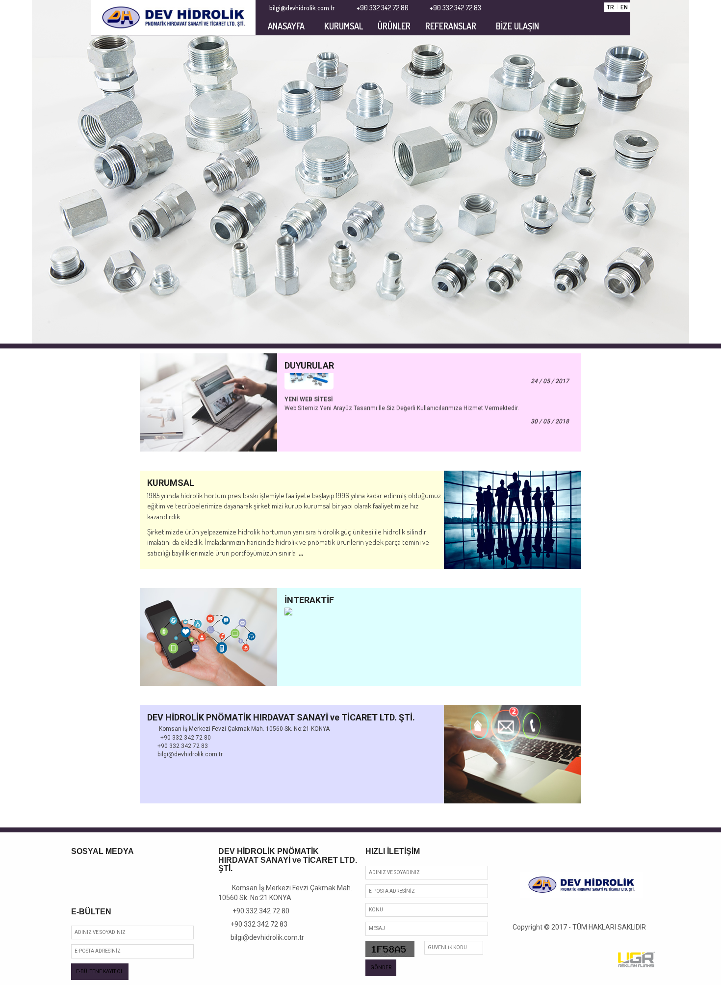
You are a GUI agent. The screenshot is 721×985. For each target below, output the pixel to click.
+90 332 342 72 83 (255, 924)
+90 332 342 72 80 (256, 911)
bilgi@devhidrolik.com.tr (264, 937)
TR (610, 7)
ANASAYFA (286, 26)
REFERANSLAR (450, 26)
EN (624, 7)
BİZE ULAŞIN (517, 26)
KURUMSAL (343, 26)
